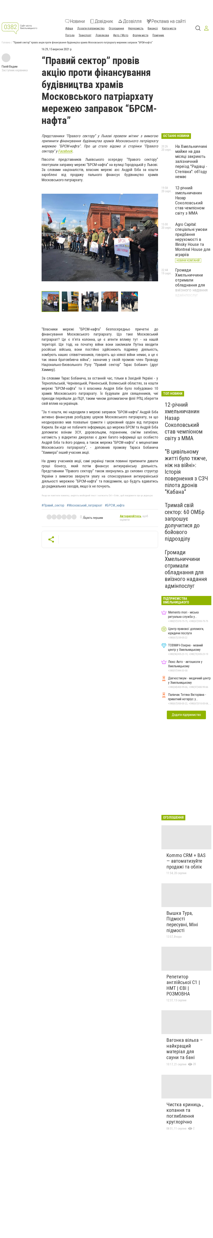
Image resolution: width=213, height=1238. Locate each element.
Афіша (69, 28)
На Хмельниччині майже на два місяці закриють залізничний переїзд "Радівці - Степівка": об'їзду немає (191, 161)
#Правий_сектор (53, 505)
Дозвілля (132, 21)
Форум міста (140, 35)
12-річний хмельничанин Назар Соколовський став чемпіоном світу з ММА (189, 200)
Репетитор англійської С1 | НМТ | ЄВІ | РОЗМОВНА (183, 985)
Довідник (104, 21)
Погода (69, 35)
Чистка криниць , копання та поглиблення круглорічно (184, 1113)
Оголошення (116, 28)
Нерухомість (136, 28)
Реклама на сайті (168, 21)
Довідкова (102, 35)
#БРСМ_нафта (114, 505)
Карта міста (169, 28)
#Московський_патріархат (84, 505)
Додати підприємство (91, 28)
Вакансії (153, 28)
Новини (77, 21)
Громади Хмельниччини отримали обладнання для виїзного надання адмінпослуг (191, 283)
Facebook (65, 151)
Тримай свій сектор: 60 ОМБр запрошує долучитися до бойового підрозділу (184, 522)
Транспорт (85, 35)
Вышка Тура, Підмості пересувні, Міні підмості (182, 921)
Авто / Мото (120, 35)
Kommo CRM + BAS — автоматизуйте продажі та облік (186, 861)
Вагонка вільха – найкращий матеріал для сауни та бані (184, 1048)
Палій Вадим (9, 66)
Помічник (158, 35)
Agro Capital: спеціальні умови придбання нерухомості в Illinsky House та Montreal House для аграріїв (192, 239)
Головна (6, 42)
